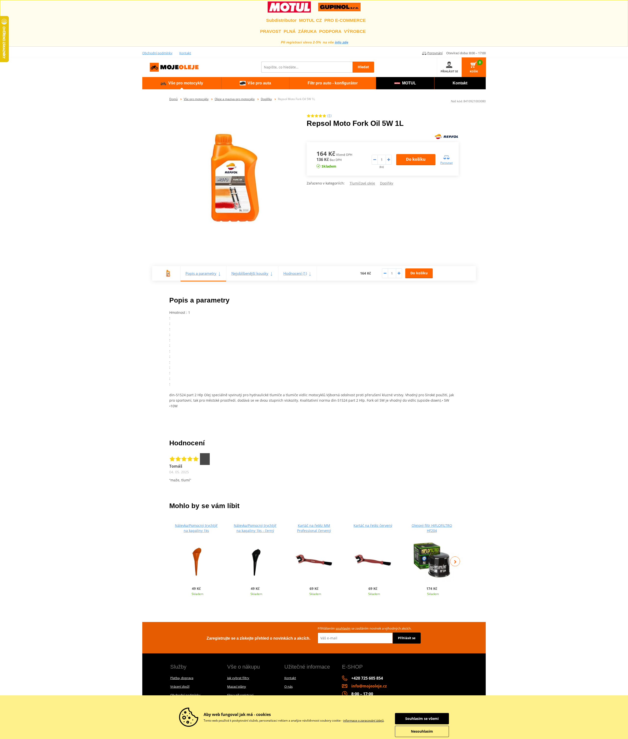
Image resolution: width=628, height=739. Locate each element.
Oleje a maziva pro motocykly (235, 99)
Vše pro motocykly (196, 99)
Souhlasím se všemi (422, 718)
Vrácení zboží (179, 686)
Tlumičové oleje (362, 183)
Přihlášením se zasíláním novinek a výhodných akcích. (364, 628)
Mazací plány (236, 686)
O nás (288, 686)
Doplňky (266, 99)
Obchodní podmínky (157, 53)
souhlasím (343, 628)
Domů (173, 99)
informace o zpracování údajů (363, 720)
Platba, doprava (181, 678)
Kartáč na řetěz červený (372, 525)
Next (455, 561)
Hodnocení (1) (295, 273)
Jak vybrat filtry (238, 678)
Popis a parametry (200, 273)
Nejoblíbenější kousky (249, 273)
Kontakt (185, 53)
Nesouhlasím (422, 731)
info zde (341, 42)
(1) (329, 115)
